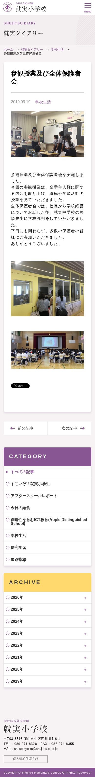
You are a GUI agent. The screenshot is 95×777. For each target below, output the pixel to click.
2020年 (17, 669)
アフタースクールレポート (34, 496)
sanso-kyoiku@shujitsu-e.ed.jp (35, 749)
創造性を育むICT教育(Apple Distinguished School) (49, 522)
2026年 (17, 597)
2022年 (17, 645)
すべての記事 (22, 472)
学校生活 (43, 102)
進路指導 (18, 559)
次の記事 (69, 428)
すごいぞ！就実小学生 (30, 484)
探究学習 (18, 547)
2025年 (17, 609)
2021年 (17, 657)
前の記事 (25, 428)
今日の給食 (20, 508)
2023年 (17, 633)
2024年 (17, 621)
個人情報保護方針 (25, 759)
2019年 (17, 681)
